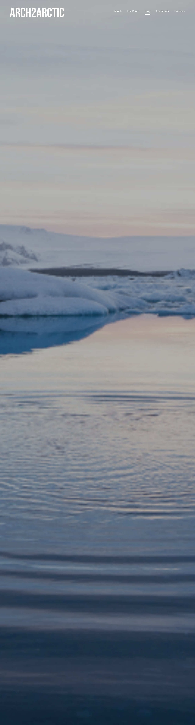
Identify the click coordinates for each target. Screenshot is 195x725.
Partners (179, 11)
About (117, 11)
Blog (147, 11)
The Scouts (162, 11)
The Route (133, 11)
